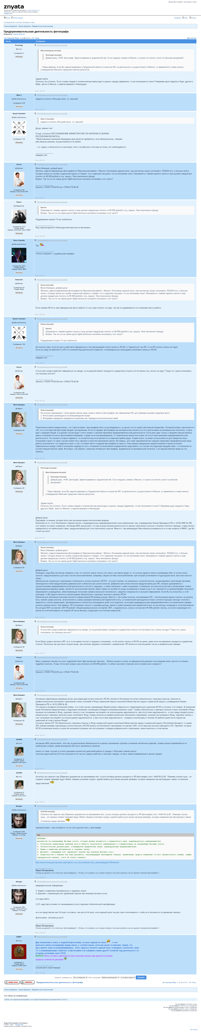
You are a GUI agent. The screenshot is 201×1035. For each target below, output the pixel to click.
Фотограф (193, 1029)
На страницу (9, 38)
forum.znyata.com (33, 10)
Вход (8, 18)
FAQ (186, 18)
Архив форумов (24, 26)
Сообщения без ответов (13, 22)
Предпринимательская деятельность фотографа (59, 982)
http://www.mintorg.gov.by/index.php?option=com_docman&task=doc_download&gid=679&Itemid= (77, 862)
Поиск (193, 18)
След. (37, 38)
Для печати (191, 38)
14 (33, 38)
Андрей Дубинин (19, 34)
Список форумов (10, 26)
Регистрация (18, 18)
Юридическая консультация (42, 26)
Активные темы (29, 22)
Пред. (17, 38)
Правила (177, 18)
